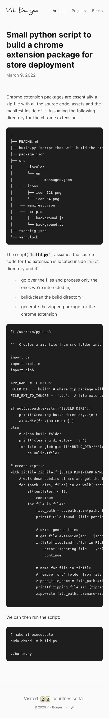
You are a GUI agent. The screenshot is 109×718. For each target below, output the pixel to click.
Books (97, 10)
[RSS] (73, 707)
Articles (59, 10)
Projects (79, 10)
